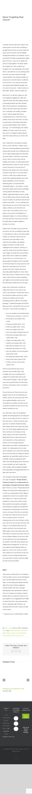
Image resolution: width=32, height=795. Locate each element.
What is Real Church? (17, 635)
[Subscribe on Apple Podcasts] (16, 718)
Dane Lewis (7, 628)
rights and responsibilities (19, 633)
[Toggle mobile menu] (28, 3)
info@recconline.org (8, 736)
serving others (7, 635)
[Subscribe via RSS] (16, 729)
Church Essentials (15, 630)
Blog (4, 630)
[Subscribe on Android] (16, 723)
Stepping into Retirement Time (13, 689)
